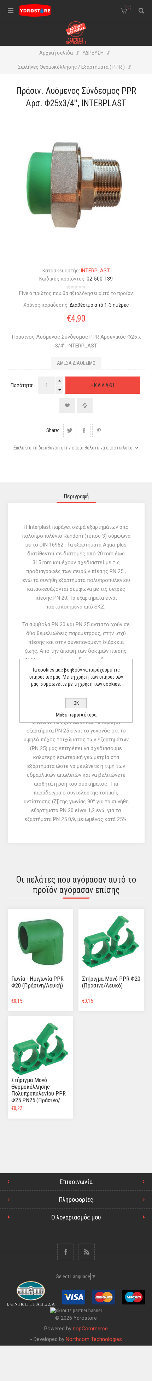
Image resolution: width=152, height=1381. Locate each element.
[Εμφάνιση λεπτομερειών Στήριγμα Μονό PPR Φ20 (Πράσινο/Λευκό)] (111, 942)
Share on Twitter (69, 430)
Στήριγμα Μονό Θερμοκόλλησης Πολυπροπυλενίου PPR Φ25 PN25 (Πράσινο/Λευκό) (38, 1093)
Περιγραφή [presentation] (76, 496)
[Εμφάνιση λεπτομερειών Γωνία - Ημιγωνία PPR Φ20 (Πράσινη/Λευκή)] (41, 942)
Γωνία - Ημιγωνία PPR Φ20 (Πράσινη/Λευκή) (37, 982)
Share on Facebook (84, 430)
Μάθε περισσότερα (76, 715)
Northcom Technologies (94, 1339)
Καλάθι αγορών (128, 7)
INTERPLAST (95, 270)
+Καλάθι (103, 385)
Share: (52, 430)
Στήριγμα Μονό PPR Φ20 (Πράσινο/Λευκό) (111, 982)
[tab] (76, 496)
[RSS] (86, 1252)
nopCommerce (90, 1328)
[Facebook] (65, 1252)
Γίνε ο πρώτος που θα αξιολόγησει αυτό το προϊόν (76, 293)
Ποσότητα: (22, 385)
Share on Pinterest (98, 430)
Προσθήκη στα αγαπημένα (67, 405)
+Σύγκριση (85, 405)
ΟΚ (76, 703)
